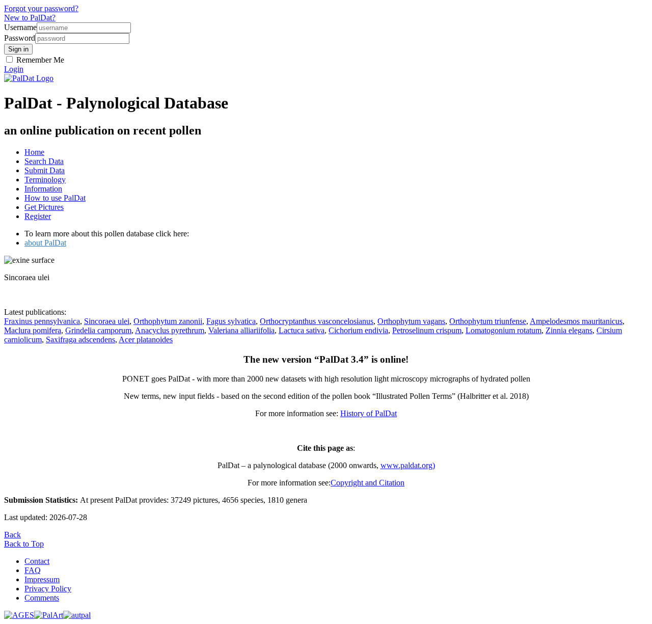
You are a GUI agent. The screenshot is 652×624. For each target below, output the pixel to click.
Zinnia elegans (569, 330)
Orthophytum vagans (411, 321)
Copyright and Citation (367, 482)
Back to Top (24, 543)
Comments (41, 597)
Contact (36, 561)
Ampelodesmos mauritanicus (576, 321)
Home (34, 152)
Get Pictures (44, 207)
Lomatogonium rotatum (503, 330)
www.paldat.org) (408, 465)
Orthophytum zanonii (167, 321)
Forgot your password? (41, 8)
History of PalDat (368, 413)
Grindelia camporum (98, 330)
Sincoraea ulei (106, 321)
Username (20, 27)
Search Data (44, 161)
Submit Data (44, 170)
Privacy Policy (47, 588)
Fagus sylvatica (231, 321)
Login (13, 69)
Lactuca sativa (301, 330)
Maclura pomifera (32, 330)
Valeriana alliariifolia (241, 330)
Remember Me (39, 60)
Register (37, 216)
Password (19, 38)
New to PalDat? (30, 17)
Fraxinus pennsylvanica (42, 321)
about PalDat (45, 242)
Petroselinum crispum (426, 330)
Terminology (45, 179)
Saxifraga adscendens (80, 339)
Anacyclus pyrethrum (169, 330)
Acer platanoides (146, 339)
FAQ (32, 570)
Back (12, 534)
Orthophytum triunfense (487, 321)
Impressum (42, 579)
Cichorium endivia (358, 330)
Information (43, 188)
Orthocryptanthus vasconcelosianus (316, 321)
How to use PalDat (55, 198)
